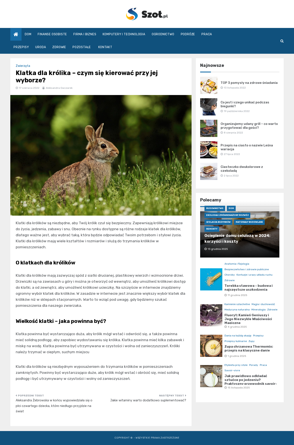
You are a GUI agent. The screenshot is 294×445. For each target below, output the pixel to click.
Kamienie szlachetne (237, 304)
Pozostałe (82, 47)
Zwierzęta (23, 66)
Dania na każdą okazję (237, 335)
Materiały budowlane (249, 222)
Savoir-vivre (232, 370)
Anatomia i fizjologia (236, 263)
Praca (206, 34)
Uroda (40, 47)
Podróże (188, 34)
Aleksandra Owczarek (59, 87)
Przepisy (21, 47)
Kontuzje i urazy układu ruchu (254, 274)
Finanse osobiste (52, 34)
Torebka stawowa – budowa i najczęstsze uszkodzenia (248, 288)
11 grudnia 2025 (237, 295)
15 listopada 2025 (239, 387)
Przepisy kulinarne (235, 341)
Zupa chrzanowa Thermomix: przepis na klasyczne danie (248, 348)
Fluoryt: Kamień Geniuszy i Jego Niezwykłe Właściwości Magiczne (248, 319)
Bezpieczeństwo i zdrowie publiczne (246, 269)
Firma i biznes (84, 34)
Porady (253, 365)
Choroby (229, 274)
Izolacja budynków (218, 222)
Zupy (252, 341)
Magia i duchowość (263, 304)
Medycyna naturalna (237, 309)
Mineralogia (258, 309)
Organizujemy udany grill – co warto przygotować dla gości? (249, 126)
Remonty (211, 229)
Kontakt (105, 47)
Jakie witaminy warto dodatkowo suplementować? (148, 400)
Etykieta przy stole (236, 365)
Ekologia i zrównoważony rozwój (227, 215)
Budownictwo (214, 208)
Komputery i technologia (124, 34)
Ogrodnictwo (163, 34)
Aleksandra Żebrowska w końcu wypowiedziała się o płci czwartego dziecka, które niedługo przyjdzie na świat (54, 405)
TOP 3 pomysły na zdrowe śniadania (249, 83)
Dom (28, 34)
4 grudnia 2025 (237, 326)
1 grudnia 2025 (237, 356)
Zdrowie (59, 47)
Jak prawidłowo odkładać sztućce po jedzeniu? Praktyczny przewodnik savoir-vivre (250, 382)
